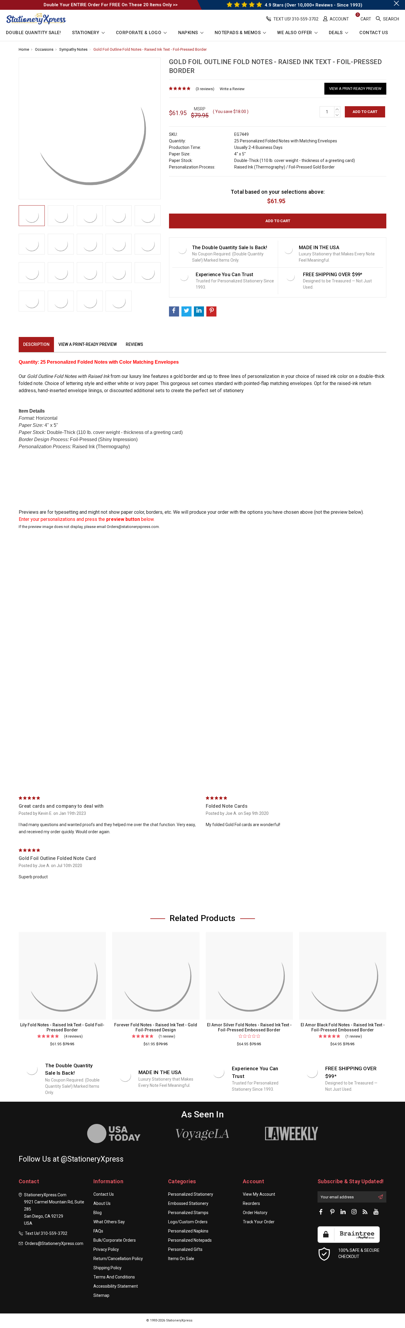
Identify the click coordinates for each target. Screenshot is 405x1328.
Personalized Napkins (188, 1231)
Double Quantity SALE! (33, 33)
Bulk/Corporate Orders (114, 1240)
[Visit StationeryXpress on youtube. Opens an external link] (376, 1212)
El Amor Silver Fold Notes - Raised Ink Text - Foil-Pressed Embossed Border (249, 1027)
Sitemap (101, 1295)
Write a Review (232, 89)
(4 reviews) (73, 1036)
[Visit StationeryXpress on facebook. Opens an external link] (321, 1212)
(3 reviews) (205, 89)
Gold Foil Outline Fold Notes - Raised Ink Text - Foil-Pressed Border (150, 49)
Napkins (188, 33)
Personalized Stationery (190, 1194)
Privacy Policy (106, 1249)
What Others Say (109, 1221)
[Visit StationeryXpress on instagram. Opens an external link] (354, 1212)
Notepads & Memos (238, 33)
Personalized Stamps (188, 1212)
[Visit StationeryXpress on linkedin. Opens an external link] (343, 1212)
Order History (255, 1212)
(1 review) (167, 1036)
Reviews (134, 344)
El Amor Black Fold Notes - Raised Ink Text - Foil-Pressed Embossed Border (343, 1027)
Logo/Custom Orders (188, 1221)
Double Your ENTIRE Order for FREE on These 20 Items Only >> (111, 4)
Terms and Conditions (114, 1277)
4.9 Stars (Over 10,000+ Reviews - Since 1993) (313, 5)
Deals (336, 33)
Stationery (86, 33)
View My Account (259, 1194)
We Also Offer (295, 33)
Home (24, 49)
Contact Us (373, 33)
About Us (102, 1203)
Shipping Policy (107, 1267)
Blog (97, 1212)
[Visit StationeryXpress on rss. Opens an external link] (365, 1212)
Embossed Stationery (188, 1203)
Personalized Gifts (185, 1249)
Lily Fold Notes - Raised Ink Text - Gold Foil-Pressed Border (62, 1027)
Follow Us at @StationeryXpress (71, 1159)
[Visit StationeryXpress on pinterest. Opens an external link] (332, 1212)
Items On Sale (181, 1258)
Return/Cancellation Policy (118, 1258)
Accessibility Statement (115, 1286)
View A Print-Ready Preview (355, 88)
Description (36, 344)
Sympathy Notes (73, 49)
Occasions (44, 49)
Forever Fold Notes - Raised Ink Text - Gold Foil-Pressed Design (155, 1027)
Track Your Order (259, 1221)
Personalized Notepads (190, 1240)
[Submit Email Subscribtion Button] (380, 1197)
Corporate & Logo (139, 33)
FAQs (98, 1231)
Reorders (251, 1203)
